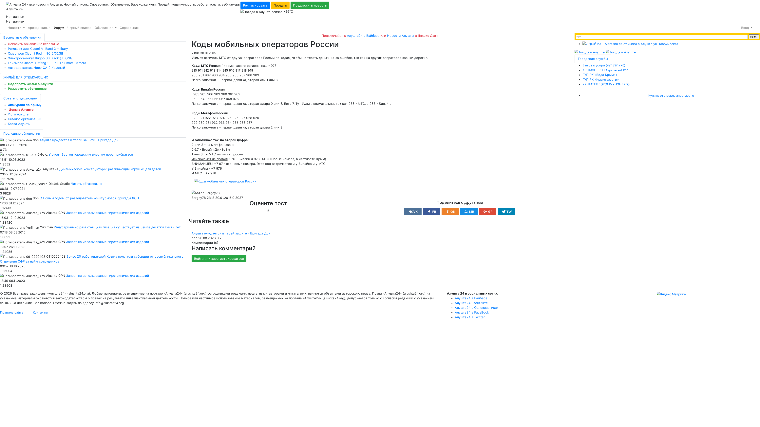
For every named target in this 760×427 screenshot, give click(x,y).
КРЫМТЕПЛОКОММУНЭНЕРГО (606, 84)
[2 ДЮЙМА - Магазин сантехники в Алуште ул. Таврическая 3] (631, 44)
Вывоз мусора (603, 65)
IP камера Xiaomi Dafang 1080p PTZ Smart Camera (47, 63)
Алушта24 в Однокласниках (477, 308)
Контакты (40, 312)
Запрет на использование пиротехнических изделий (107, 213)
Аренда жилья (39, 28)
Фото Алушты (18, 114)
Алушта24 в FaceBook (472, 312)
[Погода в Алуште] (590, 52)
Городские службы (593, 59)
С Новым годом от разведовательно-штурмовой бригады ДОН (89, 198)
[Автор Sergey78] (206, 193)
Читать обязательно (86, 184)
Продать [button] (280, 5)
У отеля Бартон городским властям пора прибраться (91, 154)
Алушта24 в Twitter (470, 317)
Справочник (129, 28)
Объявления (104, 28)
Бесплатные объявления (22, 37)
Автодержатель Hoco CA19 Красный (36, 68)
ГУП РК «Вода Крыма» (599, 75)
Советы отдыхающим (20, 98)
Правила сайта (11, 312)
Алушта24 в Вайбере (471, 298)
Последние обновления (21, 133)
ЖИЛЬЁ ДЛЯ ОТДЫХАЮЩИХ (25, 77)
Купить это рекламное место (671, 95)
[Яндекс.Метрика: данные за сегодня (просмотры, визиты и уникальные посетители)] (671, 294)
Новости (15, 28)
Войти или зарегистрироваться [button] (219, 259)
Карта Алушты (19, 124)
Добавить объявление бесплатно (33, 44)
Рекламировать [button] (255, 5)
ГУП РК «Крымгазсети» (600, 79)
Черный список (79, 28)
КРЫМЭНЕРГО (605, 70)
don (194, 238)
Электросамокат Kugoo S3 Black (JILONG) (41, 58)
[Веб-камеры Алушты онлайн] (621, 52)
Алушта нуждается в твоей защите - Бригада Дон (231, 233)
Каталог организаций (24, 119)
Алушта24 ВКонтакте (471, 303)
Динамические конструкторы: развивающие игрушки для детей (110, 169)
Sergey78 (199, 198)
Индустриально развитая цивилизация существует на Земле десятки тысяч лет (117, 227)
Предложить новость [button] (310, 5)
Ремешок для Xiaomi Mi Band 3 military (38, 49)
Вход (745, 28)
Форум (58, 28)
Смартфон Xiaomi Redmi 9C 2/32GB (35, 53)
